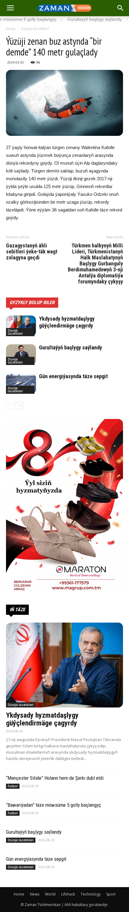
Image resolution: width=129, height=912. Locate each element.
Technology (90, 894)
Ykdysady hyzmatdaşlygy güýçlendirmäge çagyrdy (42, 719)
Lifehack (68, 894)
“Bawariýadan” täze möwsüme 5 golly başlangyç (53, 805)
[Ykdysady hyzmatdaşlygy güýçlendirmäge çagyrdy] (21, 325)
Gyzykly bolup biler (32, 302)
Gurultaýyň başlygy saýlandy (70, 347)
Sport (111, 894)
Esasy (10, 28)
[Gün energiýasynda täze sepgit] (21, 383)
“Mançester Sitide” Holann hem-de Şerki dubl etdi (55, 778)
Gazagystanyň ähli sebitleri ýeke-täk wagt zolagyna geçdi (31, 252)
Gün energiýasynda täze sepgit (73, 376)
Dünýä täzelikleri (35, 28)
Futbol (13, 786)
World (50, 894)
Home (19, 894)
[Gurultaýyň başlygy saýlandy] (21, 354)
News (34, 894)
